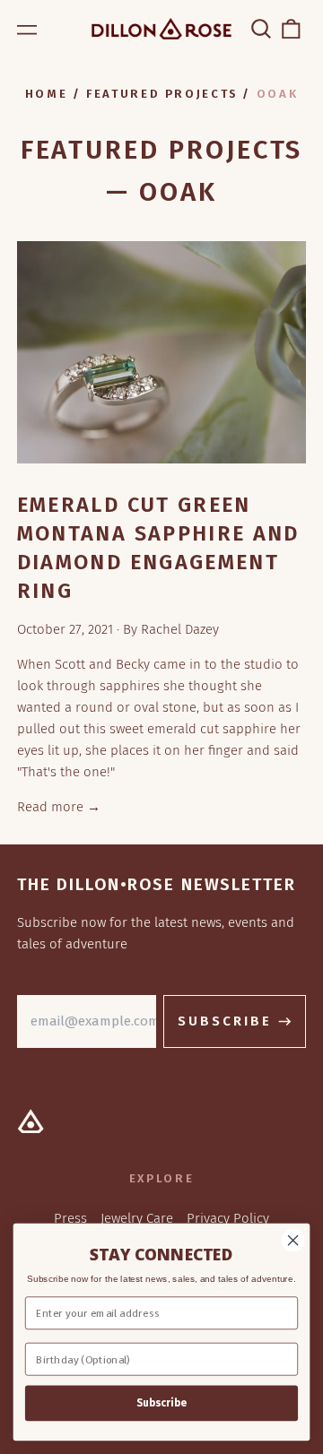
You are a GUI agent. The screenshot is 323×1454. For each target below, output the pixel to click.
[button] (261, 28)
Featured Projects (162, 93)
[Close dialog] (293, 1240)
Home (46, 93)
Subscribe (161, 1403)
